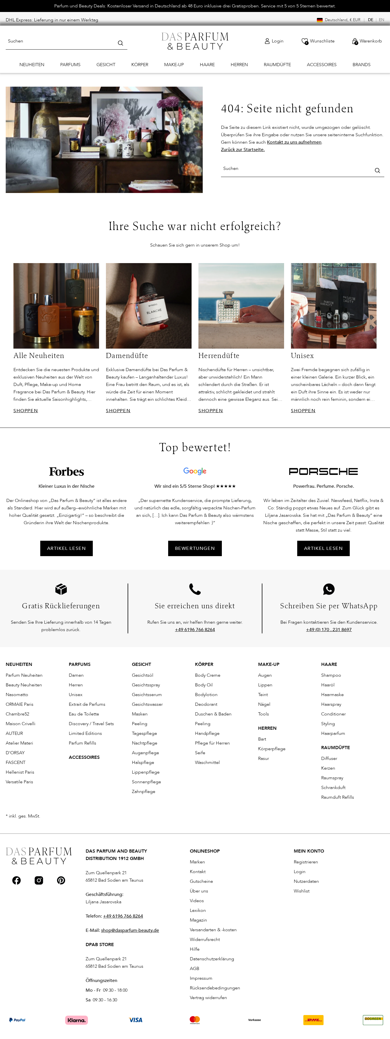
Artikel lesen (323, 548)
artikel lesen (66, 548)
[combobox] (66, 41)
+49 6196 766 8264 (123, 916)
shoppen (25, 411)
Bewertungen (195, 548)
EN (381, 20)
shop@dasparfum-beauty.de (130, 930)
